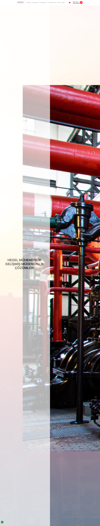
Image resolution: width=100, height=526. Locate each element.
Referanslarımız (53, 2)
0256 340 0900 (76, 3)
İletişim (63, 2)
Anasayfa (28, 2)
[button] (70, 2)
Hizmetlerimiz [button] (43, 2)
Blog (59, 2)
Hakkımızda (35, 2)
